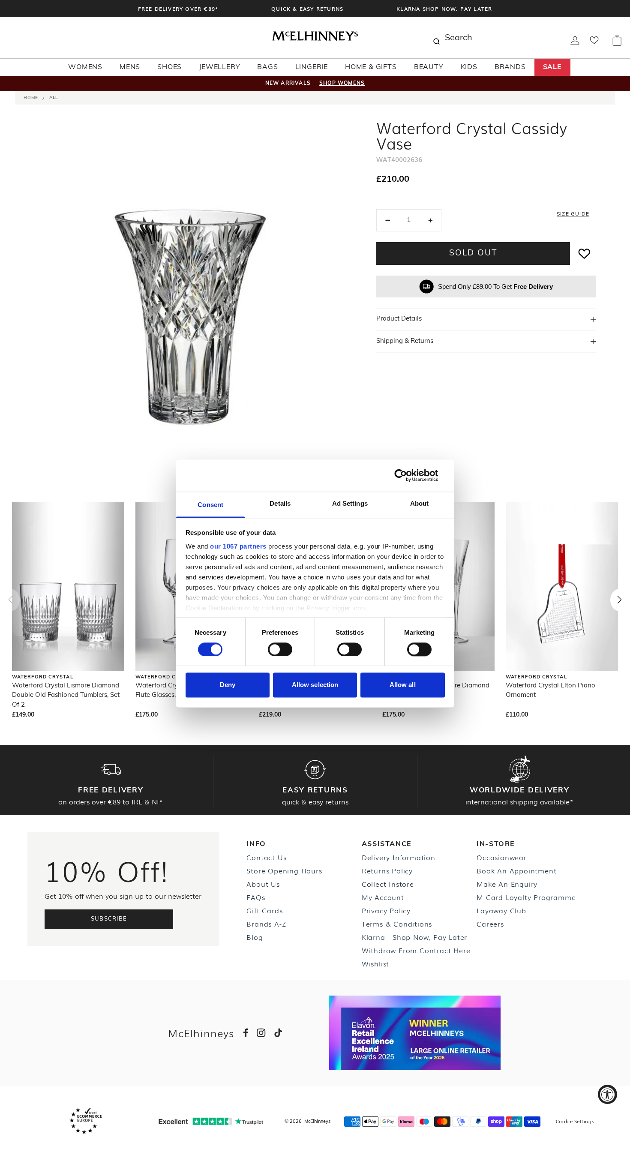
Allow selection (315, 685)
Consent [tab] (210, 504)
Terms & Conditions (397, 923)
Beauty (429, 67)
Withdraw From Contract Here (416, 950)
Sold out (473, 253)
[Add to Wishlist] (584, 253)
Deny (227, 685)
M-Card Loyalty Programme (526, 897)
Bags (267, 67)
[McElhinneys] (315, 39)
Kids (469, 67)
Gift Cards (264, 910)
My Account (383, 897)
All (53, 98)
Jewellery (219, 67)
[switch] (280, 649)
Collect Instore (388, 884)
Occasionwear (502, 857)
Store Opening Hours (284, 870)
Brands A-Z (266, 923)
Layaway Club (501, 910)
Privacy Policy (386, 910)
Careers (490, 923)
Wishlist (375, 963)
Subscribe (109, 919)
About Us (262, 884)
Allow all (403, 685)
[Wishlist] (594, 42)
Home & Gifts (371, 67)
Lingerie (311, 67)
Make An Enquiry (507, 884)
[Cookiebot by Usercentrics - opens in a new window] (407, 475)
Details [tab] (280, 503)
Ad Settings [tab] (350, 503)
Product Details (399, 319)
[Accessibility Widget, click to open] (607, 1094)
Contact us (266, 857)
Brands (510, 67)
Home (31, 98)
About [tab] (419, 503)
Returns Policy (387, 870)
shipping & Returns (404, 341)
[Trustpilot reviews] (211, 1121)
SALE (552, 67)
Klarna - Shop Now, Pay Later (414, 937)
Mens (130, 67)
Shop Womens (342, 83)
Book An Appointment (516, 870)
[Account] (574, 43)
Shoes (169, 67)
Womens (85, 67)
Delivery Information (398, 857)
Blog (254, 937)
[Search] (436, 37)
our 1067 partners (238, 546)
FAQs (255, 897)
